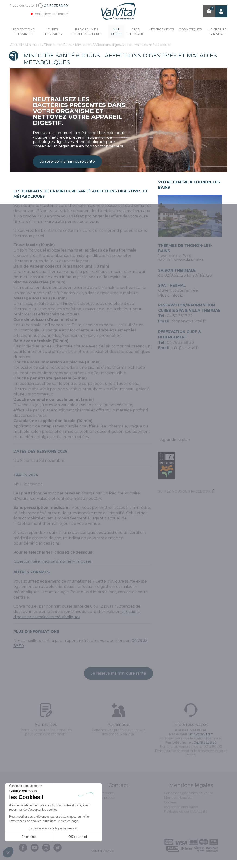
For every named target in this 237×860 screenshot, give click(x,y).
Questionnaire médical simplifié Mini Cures (52, 561)
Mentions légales (177, 798)
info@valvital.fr (185, 348)
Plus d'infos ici (171, 295)
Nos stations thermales (23, 31)
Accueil (16, 45)
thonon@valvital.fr (189, 321)
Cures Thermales (53, 31)
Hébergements (161, 29)
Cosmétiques (190, 29)
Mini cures (116, 31)
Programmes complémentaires (86, 31)
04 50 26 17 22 (180, 316)
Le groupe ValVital (217, 31)
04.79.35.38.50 (205, 742)
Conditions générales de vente (188, 793)
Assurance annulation (181, 807)
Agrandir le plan (175, 439)
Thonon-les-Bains (58, 45)
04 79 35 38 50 (180, 342)
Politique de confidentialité (185, 811)
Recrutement (102, 793)
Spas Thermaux (135, 31)
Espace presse (103, 798)
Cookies (170, 802)
